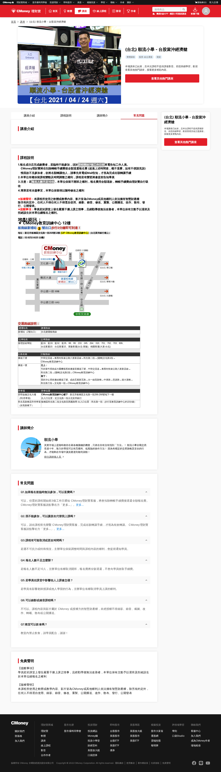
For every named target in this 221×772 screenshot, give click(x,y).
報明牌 (154, 745)
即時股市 (68, 2)
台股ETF (114, 740)
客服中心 (196, 730)
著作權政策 (143, 763)
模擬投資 (91, 2)
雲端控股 (156, 740)
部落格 (18, 735)
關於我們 (20, 731)
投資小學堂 (94, 740)
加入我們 (20, 740)
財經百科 (92, 745)
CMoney (7, 2)
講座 (43, 740)
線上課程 (46, 745)
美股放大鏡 (94, 750)
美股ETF (114, 745)
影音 (43, 750)
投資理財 (54, 2)
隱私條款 (119, 763)
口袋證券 (92, 755)
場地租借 (196, 745)
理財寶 (44, 730)
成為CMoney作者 (200, 740)
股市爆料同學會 (39, 2)
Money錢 (93, 735)
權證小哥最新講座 (178, 13)
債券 (112, 750)
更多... (80, 504)
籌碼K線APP (162, 13)
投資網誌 (92, 730)
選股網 (154, 735)
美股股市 (115, 735)
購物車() (202, 2)
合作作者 (46, 755)
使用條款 (130, 763)
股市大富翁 (157, 730)
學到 (174, 730)
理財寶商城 (22, 2)
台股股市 (115, 730)
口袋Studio (178, 735)
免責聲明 (166, 763)
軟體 (43, 735)
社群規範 (155, 763)
